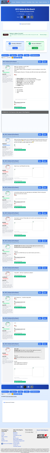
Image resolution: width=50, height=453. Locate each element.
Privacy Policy (16, 443)
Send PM (4, 74)
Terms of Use (16, 442)
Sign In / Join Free (43, 2)
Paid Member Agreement (18, 440)
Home (2, 432)
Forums (13, 2)
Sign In (15, 47)
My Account (16, 438)
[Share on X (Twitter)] (25, 17)
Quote (45, 61)
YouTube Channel (17, 446)
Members (18, 2)
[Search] (48, 2)
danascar (4, 143)
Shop (33, 2)
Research (23, 2)
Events (2, 439)
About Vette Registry (17, 439)
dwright (4, 170)
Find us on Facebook (7, 443)
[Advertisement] (25, 27)
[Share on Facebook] (21, 17)
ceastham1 (4, 277)
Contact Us (15, 444)
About (36, 2)
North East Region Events (27, 11)
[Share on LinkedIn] (28, 17)
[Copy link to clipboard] (31, 17)
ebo (3, 70)
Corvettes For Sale (17, 435)
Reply (40, 61)
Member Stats (4, 440)
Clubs (2, 438)
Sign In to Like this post (20, 107)
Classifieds (29, 2)
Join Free (35, 47)
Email (2, 435)
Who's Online (4, 436)
